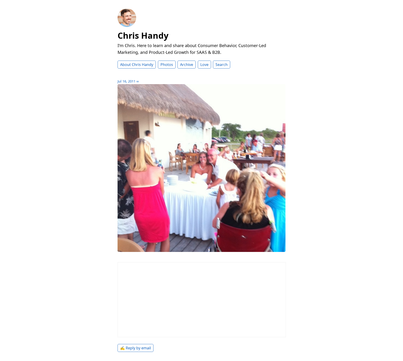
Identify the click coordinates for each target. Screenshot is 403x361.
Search (221, 64)
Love (204, 64)
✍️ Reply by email (135, 348)
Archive (186, 64)
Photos (166, 64)
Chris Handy (143, 35)
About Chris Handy (136, 64)
